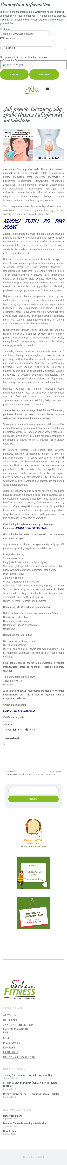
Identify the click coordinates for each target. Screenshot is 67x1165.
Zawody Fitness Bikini (19, 1025)
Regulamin (10, 1052)
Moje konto (11, 1042)
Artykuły (10, 1015)
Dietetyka (10, 1020)
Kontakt (9, 1047)
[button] (47, 88)
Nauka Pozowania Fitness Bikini (15, 1030)
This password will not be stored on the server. (24, 53)
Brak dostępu (10, 1131)
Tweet (8, 729)
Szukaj (33, 799)
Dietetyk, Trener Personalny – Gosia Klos (24, 1123)
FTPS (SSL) (18, 65)
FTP (7, 65)
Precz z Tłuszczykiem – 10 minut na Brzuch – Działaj (31, 1094)
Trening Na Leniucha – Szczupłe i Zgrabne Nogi (28, 1075)
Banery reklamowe (13, 1115)
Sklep (7, 1037)
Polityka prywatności (19, 1057)
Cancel (14, 74)
